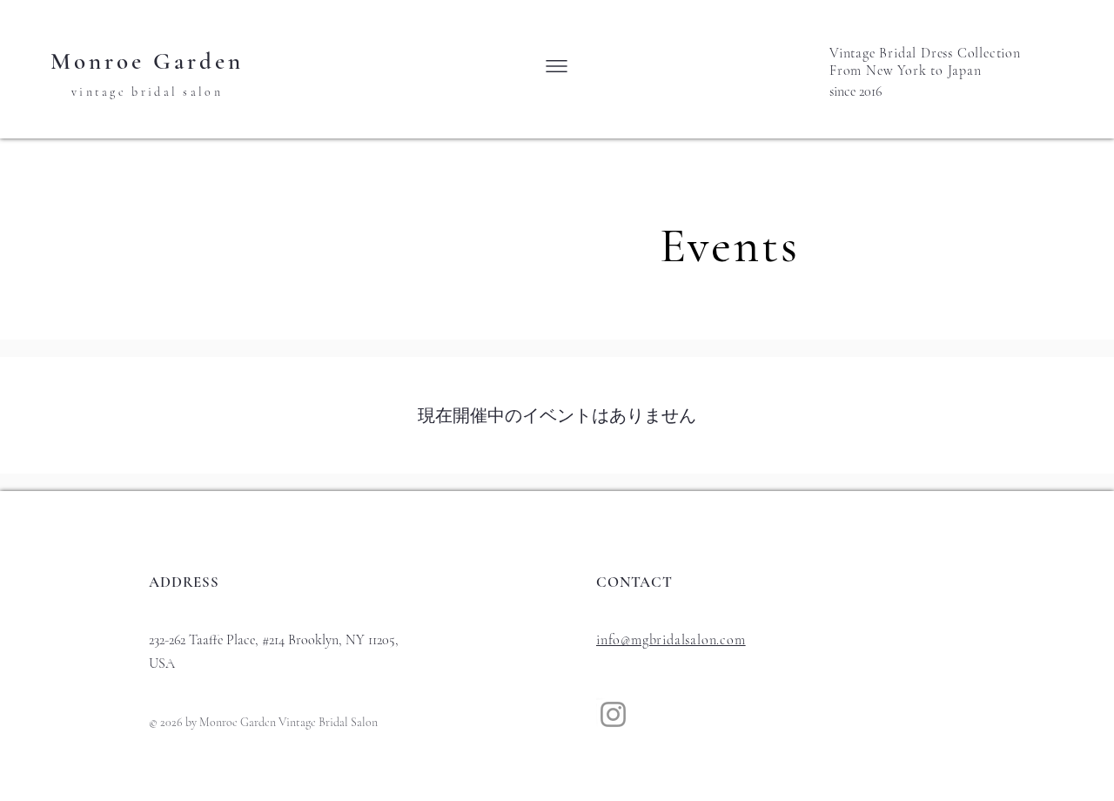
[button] (556, 66)
